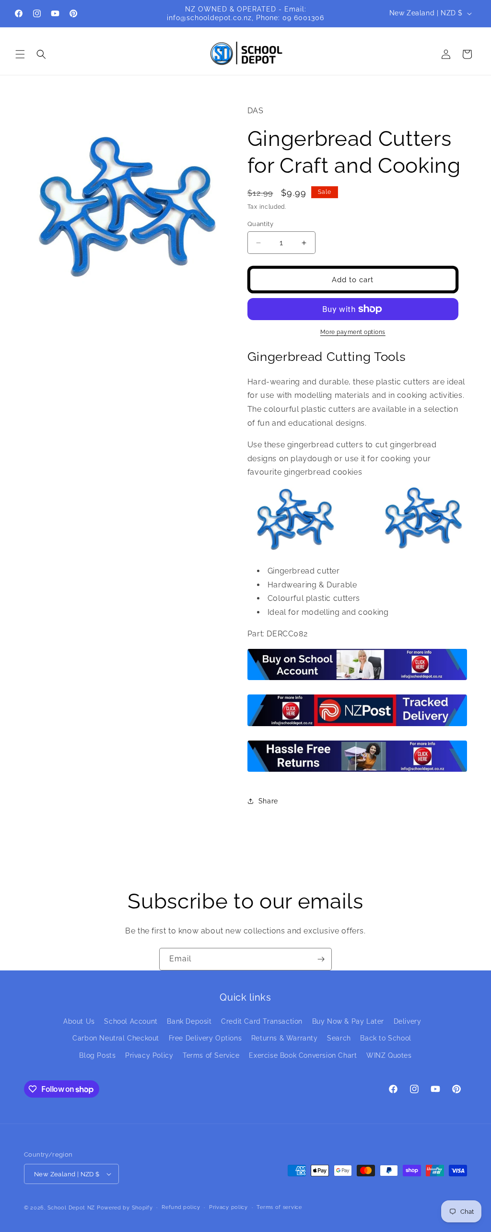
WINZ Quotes (389, 1055)
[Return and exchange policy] (357, 771)
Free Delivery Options (205, 1038)
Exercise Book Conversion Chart (303, 1055)
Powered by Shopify (125, 1208)
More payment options (353, 332)
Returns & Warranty (284, 1038)
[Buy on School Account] (357, 679)
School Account (130, 1021)
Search (339, 1038)
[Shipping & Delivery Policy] (357, 725)
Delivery (407, 1021)
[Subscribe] (320, 959)
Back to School (385, 1038)
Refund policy (181, 1207)
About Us (79, 1021)
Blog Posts (97, 1055)
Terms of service (279, 1207)
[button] (20, 54)
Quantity (260, 223)
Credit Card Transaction (262, 1021)
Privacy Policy (149, 1055)
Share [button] (268, 801)
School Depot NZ (71, 1208)
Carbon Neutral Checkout (115, 1038)
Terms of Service (211, 1055)
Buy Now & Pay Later (348, 1021)
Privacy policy (228, 1207)
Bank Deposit (189, 1021)
